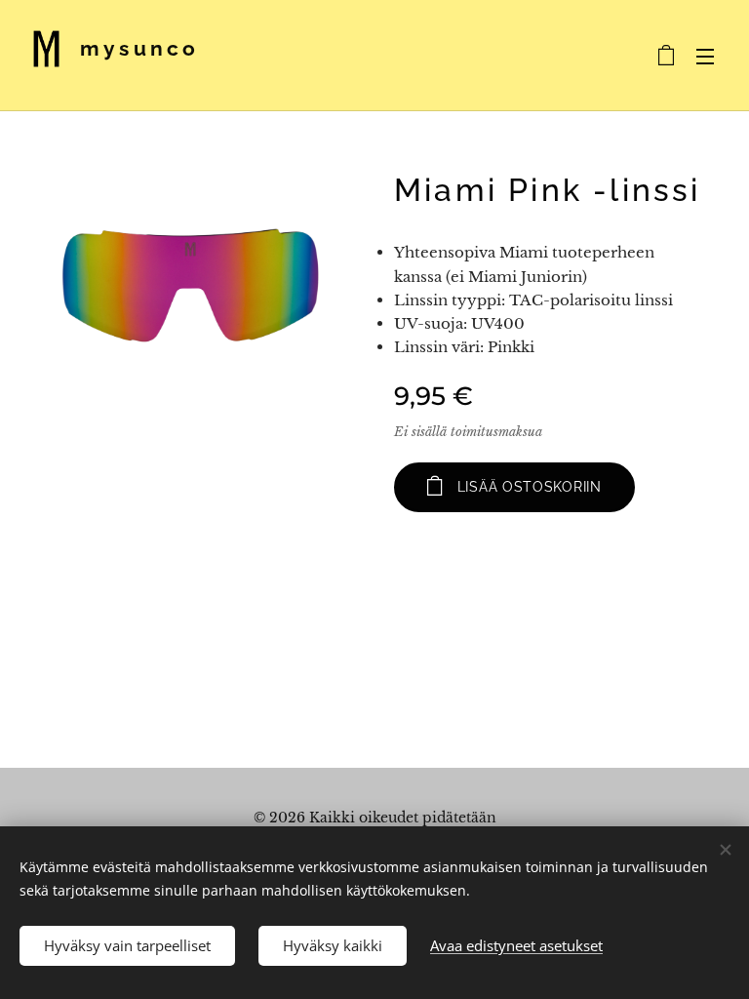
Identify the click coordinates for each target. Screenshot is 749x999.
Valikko (705, 55)
